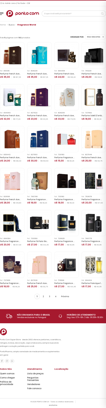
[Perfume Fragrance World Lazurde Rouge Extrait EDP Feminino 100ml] (67, 139)
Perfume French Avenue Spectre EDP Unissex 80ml (78, 73)
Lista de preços (35, 373)
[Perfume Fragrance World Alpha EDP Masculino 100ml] (67, 265)
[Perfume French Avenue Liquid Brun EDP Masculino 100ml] (12, 55)
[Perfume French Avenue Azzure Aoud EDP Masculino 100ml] (39, 139)
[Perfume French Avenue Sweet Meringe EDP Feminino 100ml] (94, 139)
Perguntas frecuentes (33, 379)
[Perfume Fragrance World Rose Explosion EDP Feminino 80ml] (12, 265)
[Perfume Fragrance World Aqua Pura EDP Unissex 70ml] (39, 181)
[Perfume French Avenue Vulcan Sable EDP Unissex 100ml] (12, 139)
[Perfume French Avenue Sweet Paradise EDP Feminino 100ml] (39, 265)
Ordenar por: (77, 37)
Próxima (65, 296)
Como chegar (7, 377)
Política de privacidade (6, 383)
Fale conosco (34, 388)
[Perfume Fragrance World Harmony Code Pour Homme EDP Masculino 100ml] (94, 223)
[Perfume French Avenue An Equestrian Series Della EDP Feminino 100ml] (12, 181)
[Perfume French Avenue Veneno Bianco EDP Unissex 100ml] (67, 97)
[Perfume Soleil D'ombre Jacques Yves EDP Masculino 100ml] (94, 97)
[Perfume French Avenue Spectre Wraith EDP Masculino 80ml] (94, 55)
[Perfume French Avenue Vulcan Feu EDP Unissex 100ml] (39, 55)
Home (3, 24)
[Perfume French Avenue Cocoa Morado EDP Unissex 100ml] (39, 97)
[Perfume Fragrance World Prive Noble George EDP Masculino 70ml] (94, 181)
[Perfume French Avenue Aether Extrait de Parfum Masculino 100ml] (12, 97)
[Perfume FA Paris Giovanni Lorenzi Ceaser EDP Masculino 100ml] (39, 223)
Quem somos (7, 373)
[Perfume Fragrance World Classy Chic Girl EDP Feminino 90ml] (12, 223)
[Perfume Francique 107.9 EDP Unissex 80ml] (94, 265)
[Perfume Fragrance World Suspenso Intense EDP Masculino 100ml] (67, 181)
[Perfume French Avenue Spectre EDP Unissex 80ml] (67, 55)
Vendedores (33, 384)
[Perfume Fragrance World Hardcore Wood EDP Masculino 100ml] (67, 223)
